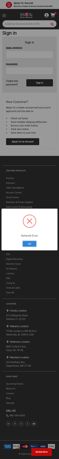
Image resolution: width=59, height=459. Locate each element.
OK (29, 243)
